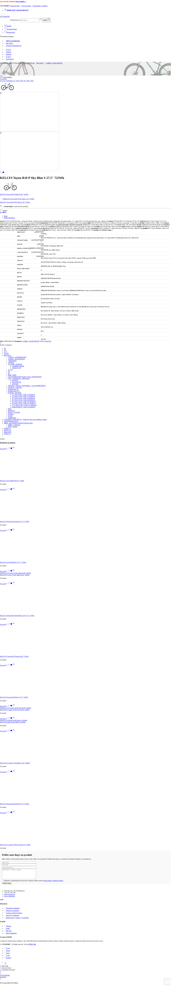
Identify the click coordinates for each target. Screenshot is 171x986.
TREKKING (12, 361)
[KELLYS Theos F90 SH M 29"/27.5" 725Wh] (85, 506)
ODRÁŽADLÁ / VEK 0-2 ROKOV (23, 407)
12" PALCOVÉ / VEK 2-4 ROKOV (23, 394)
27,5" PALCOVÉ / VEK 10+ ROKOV (24, 405)
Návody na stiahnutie (12, 915)
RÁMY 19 (7, 428)
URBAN (11, 362)
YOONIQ (15, 384)
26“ (5, 350)
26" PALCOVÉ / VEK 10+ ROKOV (24, 403)
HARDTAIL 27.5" (14, 391)
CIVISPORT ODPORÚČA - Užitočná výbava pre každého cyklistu (25, 419)
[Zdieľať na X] (0, 212)
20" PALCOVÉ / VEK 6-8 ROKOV (23, 400)
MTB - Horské (12, 426)
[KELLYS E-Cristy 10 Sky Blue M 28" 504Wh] (85, 573)
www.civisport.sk (9, 896)
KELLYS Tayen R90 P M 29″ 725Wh (12, 481)
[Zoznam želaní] (2, 173)
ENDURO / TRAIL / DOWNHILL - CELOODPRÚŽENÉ (27, 386)
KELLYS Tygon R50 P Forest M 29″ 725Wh (14, 656)
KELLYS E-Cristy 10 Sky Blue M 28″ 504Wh (14, 575)
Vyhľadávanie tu (15, 20)
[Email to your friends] (5, 212)
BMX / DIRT (12, 375)
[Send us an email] (2, 900)
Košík (8, 928)
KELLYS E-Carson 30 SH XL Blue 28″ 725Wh (15, 845)
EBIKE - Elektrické (14, 425)
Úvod (33, 63)
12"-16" (10, 370)
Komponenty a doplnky (40, 6)
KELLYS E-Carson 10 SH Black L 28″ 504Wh (15, 763)
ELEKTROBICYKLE (11, 421)
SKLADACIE (16, 382)
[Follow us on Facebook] (1, 900)
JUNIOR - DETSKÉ (14, 393)
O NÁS (8, 57)
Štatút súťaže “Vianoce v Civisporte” (17, 918)
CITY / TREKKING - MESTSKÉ (19, 378)
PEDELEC (11, 410)
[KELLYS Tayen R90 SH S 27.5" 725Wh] (85, 546)
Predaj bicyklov (15, 6)
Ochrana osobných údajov (14, 913)
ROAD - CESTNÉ (14, 412)
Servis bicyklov (26, 6)
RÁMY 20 (7, 430)
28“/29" (6, 354)
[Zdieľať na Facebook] (2, 212)
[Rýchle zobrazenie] (14, 449)
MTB (9, 409)
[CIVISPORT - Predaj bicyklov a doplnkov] (5, 16)
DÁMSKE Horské (18, 366)
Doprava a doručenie (12, 910)
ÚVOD (8, 50)
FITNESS (15, 380)
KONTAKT (10, 59)
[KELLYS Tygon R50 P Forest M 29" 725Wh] (85, 640)
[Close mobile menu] (0, 973)
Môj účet (8, 931)
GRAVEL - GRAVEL (15, 387)
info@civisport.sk (9, 894)
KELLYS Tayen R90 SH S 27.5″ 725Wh (13, 562)
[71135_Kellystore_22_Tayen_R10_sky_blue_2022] (17, 81)
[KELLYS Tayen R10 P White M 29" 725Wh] (1, 191)
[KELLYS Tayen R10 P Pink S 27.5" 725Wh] (85, 681)
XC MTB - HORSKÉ (15, 364)
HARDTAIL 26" (13, 389)
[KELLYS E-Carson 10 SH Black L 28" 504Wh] (85, 747)
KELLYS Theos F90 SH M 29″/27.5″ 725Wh (14, 521)
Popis (5, 216)
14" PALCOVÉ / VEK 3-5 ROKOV (23, 396)
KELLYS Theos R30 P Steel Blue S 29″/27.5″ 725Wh (17, 615)
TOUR (10, 416)
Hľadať (45, 20)
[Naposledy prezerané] (5, 964)
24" (5, 348)
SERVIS (8, 54)
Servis (8, 953)
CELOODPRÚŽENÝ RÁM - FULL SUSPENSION (25, 377)
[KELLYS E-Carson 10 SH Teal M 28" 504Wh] (85, 708)
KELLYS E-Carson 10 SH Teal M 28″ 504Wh (14, 710)
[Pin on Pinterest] (4, 212)
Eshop (8, 950)
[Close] (1, 970)
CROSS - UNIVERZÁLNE (17, 357)
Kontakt (8, 958)
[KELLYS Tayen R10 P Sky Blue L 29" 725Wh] (1, 199)
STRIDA (11, 414)
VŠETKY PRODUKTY (14, 46)
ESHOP (8, 52)
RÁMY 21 (7, 434)
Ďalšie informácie (9, 218)
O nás (8, 955)
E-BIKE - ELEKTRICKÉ (54, 63)
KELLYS (48, 341)
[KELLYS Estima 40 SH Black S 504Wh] (85, 720)
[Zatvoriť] (0, 343)
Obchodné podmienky (13, 908)
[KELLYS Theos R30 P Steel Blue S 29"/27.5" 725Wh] (85, 600)
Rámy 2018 (7, 432)
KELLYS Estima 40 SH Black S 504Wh (13, 722)
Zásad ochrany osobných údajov (53, 880)
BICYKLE (9, 43)
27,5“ (5, 352)
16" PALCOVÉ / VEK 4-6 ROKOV (23, 398)
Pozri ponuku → (21, 1)
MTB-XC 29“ (16, 368)
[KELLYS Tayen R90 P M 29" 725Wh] (85, 465)
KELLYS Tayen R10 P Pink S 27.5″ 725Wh (14, 697)
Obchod (8, 926)
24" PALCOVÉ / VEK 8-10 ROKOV (24, 402)
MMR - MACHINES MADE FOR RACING (18, 423)
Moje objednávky (11, 933)
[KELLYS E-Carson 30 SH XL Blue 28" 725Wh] (85, 829)
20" (9, 371)
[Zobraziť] (1, 4)
